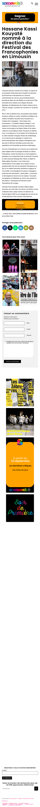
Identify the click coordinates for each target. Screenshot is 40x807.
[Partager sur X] (10, 227)
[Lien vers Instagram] (31, 227)
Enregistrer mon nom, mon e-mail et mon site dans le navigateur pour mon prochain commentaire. (19, 342)
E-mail (29, 329)
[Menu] (35, 3)
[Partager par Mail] (26, 227)
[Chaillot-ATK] (20, 435)
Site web (29, 335)
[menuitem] (31, 3)
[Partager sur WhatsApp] (15, 227)
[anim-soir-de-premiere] (20, 521)
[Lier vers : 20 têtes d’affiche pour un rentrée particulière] (29, 281)
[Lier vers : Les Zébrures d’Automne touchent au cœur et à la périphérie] (11, 281)
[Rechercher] (31, 3)
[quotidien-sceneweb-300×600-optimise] (20, 492)
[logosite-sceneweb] (16, 3)
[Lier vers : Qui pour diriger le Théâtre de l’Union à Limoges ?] (29, 297)
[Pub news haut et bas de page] (20, 22)
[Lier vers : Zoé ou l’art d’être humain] (11, 248)
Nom (28, 323)
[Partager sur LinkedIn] (20, 227)
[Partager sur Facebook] (4, 227)
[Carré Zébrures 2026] (20, 406)
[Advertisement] (20, 543)
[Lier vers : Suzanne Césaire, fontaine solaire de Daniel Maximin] (29, 264)
